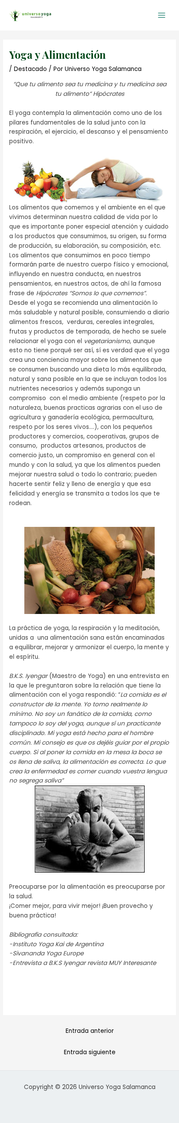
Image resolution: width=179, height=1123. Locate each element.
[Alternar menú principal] (162, 15)
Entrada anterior (90, 1031)
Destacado (30, 69)
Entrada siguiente (90, 1052)
